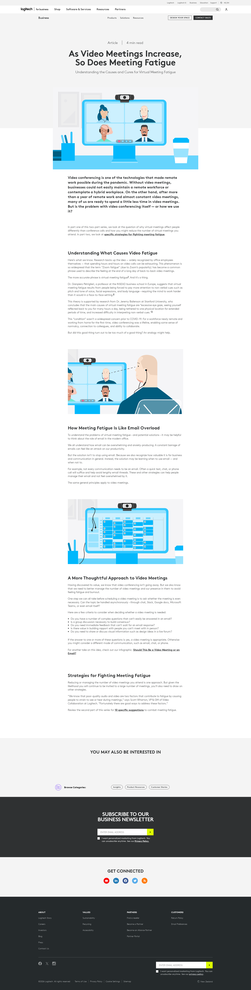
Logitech (170, 2)
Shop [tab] (57, 9)
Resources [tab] (103, 9)
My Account (226, 9)
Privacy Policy (96, 981)
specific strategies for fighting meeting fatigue (134, 234)
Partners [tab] (120, 9)
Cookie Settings (113, 981)
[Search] (210, 9)
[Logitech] (36, 9)
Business (193, 2)
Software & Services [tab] (78, 9)
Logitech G (182, 2)
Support (213, 3)
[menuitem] (112, 17)
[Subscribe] (150, 832)
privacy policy (196, 974)
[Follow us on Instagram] (54, 964)
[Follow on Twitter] (47, 964)
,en (226, 3)
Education (204, 2)
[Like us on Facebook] (40, 964)
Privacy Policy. (142, 841)
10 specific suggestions (129, 710)
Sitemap (127, 981)
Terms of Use (81, 981)
